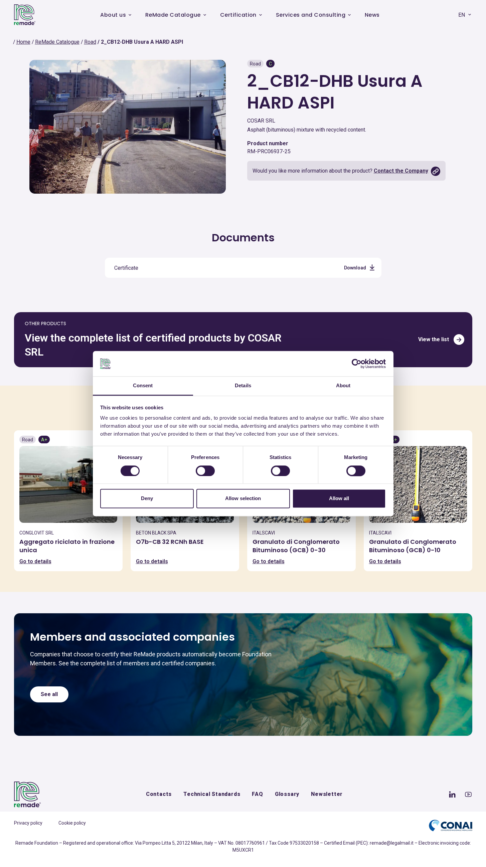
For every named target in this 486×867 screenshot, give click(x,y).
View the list (433, 339)
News (372, 15)
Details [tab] (243, 386)
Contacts (159, 794)
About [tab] (343, 386)
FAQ (257, 794)
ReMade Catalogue (173, 15)
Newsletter (327, 794)
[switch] (205, 470)
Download (355, 267)
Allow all (339, 498)
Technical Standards (211, 794)
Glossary (287, 794)
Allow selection (243, 498)
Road (90, 42)
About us (113, 15)
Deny (147, 498)
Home (23, 42)
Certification (238, 15)
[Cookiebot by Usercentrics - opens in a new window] (356, 364)
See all (49, 694)
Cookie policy (72, 823)
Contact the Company (401, 171)
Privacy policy (28, 823)
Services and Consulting (310, 15)
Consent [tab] (143, 386)
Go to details (35, 561)
